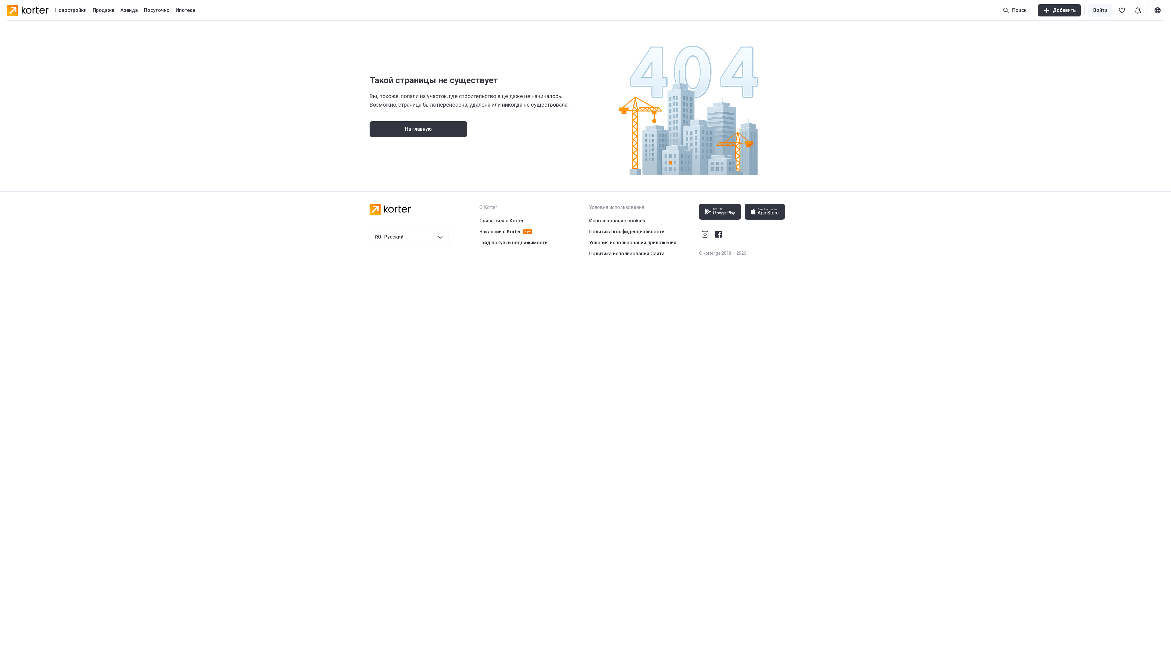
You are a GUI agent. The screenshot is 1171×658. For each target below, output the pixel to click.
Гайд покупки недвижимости (513, 243)
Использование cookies (617, 221)
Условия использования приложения (632, 243)
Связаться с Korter (501, 221)
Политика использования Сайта (626, 253)
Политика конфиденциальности (626, 232)
